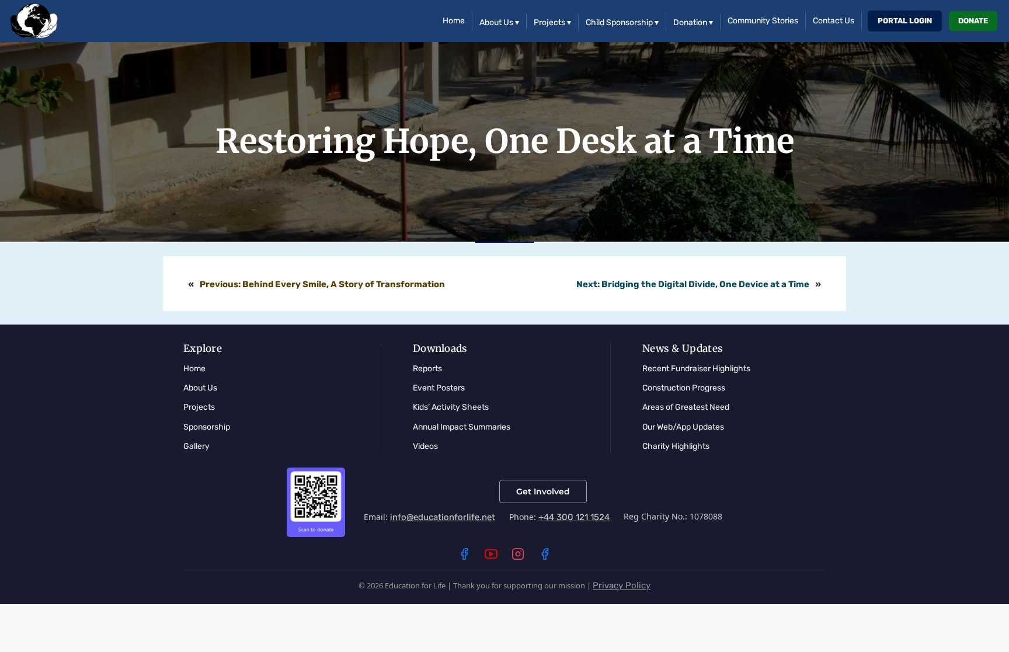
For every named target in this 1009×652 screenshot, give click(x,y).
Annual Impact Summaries (461, 427)
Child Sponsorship (622, 22)
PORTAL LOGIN (905, 20)
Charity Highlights (675, 446)
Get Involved (543, 491)
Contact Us (833, 21)
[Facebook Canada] (544, 554)
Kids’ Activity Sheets (451, 407)
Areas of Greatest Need (685, 407)
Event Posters (439, 388)
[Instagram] (518, 554)
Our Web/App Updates (683, 427)
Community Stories (763, 21)
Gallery (196, 446)
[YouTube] (491, 554)
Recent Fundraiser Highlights (696, 369)
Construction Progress (683, 388)
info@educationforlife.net (442, 517)
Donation (693, 22)
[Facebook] (464, 554)
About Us (499, 22)
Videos (425, 446)
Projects (552, 22)
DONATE (973, 20)
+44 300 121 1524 (574, 517)
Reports (427, 369)
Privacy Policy (621, 585)
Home (454, 21)
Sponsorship (206, 427)
